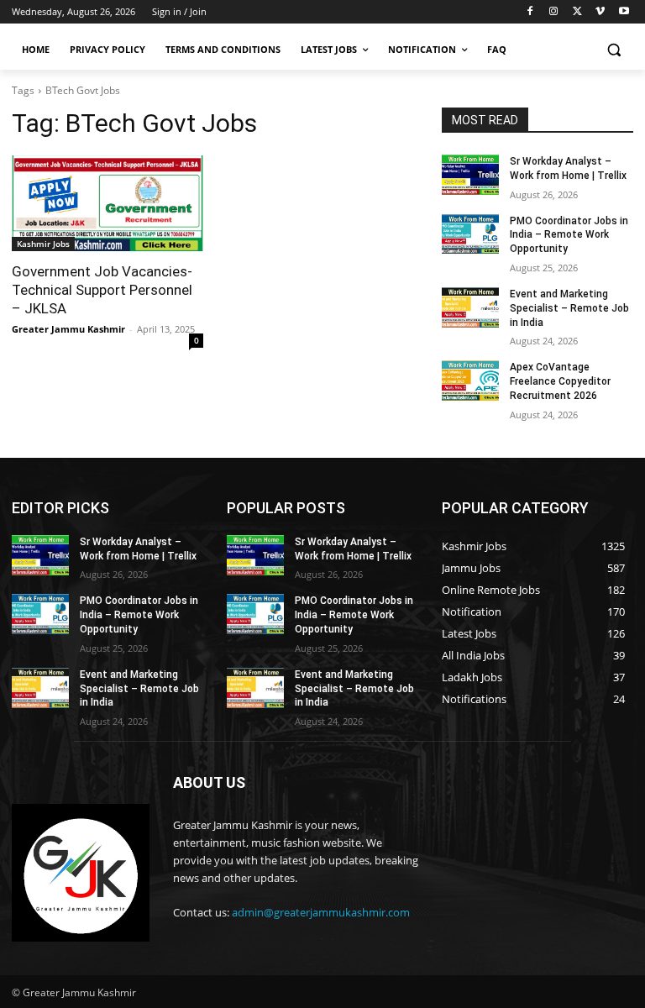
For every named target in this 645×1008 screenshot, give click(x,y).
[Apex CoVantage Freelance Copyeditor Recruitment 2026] (470, 380)
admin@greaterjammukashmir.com (321, 912)
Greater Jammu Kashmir (68, 329)
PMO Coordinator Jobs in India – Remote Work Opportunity (569, 235)
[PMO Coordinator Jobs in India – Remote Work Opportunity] (470, 234)
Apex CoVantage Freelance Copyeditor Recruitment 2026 (560, 381)
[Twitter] (577, 12)
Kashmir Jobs (43, 243)
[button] (613, 50)
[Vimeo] (600, 12)
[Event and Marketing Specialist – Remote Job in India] (470, 307)
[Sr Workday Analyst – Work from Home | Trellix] (470, 175)
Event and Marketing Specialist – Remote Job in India (569, 308)
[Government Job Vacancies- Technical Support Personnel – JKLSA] (107, 203)
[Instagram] (554, 12)
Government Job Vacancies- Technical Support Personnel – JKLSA (102, 290)
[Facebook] (530, 12)
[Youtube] (623, 12)
